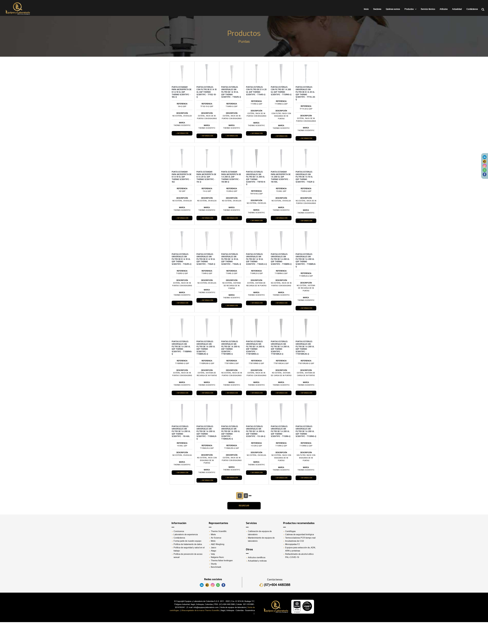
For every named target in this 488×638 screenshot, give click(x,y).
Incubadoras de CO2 (294, 541)
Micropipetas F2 (292, 544)
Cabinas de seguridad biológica (299, 534)
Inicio (366, 9)
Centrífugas (290, 531)
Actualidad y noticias (257, 560)
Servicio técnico (428, 9)
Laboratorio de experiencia (186, 534)
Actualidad (457, 9)
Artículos (444, 9)
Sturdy (214, 564)
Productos (409, 9)
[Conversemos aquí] (484, 170)
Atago (213, 550)
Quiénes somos (393, 9)
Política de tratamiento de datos (188, 544)
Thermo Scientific (219, 531)
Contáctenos (472, 9)
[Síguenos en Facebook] (484, 174)
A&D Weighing (217, 544)
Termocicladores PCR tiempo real (300, 537)
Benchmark (216, 567)
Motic (213, 541)
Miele (213, 534)
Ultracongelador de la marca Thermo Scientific (200, 610)
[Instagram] (484, 165)
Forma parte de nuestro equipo (187, 541)
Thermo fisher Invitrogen (222, 560)
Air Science (216, 537)
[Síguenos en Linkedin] (484, 157)
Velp (213, 554)
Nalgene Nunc (217, 557)
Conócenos (179, 531)
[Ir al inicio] (17, 8)
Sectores (377, 9)
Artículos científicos (256, 557)
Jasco (213, 547)
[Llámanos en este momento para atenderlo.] (484, 161)
